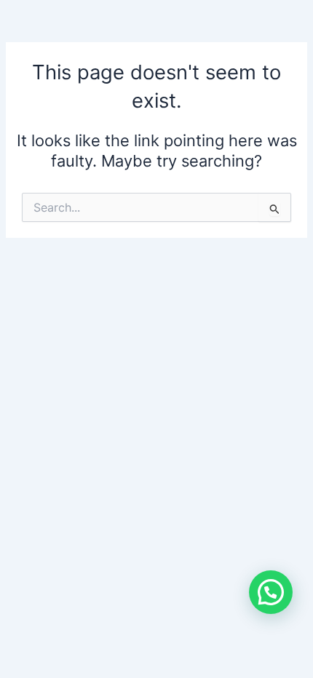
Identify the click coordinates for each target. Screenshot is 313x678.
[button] (271, 592)
